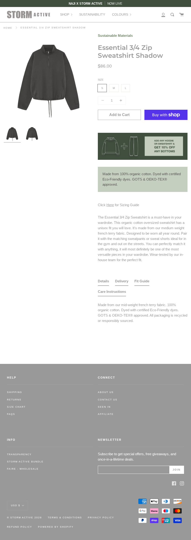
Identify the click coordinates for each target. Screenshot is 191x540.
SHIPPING (14, 392)
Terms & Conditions (65, 517)
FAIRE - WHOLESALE (23, 469)
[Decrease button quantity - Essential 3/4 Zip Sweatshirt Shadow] (103, 100)
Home (7, 28)
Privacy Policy (101, 517)
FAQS (11, 414)
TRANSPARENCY (19, 454)
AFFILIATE (106, 414)
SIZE (100, 79)
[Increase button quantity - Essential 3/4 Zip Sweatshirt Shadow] (120, 100)
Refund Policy (19, 527)
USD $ (15, 505)
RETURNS (14, 399)
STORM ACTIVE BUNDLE (25, 461)
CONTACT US (107, 399)
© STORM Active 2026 (24, 517)
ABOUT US (106, 392)
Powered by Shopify (56, 527)
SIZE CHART (16, 407)
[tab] (103, 282)
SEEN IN (104, 407)
